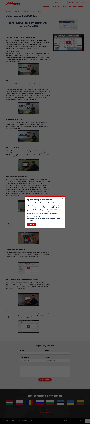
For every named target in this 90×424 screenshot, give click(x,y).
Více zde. (31, 224)
